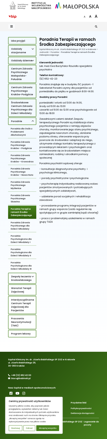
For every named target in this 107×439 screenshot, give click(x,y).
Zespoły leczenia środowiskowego (21, 278)
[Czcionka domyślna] (84, 16)
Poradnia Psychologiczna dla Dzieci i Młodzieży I (21, 239)
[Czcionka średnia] (90, 16)
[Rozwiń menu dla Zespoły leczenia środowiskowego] (33, 276)
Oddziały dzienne (21, 60)
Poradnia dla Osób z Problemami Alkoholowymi (21, 131)
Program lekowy (21, 333)
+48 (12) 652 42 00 (21, 375)
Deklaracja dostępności (82, 413)
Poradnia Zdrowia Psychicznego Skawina (20, 198)
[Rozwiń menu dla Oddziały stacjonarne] (33, 49)
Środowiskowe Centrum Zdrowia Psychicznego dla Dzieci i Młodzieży (21, 108)
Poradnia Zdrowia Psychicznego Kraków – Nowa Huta (22, 171)
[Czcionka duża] (96, 16)
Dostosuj (15, 428)
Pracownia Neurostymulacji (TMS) (21, 322)
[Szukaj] (96, 27)
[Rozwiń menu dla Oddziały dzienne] (33, 60)
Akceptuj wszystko (48, 428)
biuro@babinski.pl (21, 378)
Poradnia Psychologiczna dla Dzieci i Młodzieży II (21, 252)
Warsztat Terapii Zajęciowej (21, 289)
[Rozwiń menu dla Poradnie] (33, 121)
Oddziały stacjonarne (18, 50)
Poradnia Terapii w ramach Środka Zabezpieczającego (21, 212)
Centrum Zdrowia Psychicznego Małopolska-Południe (21, 74)
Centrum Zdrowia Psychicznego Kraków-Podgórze (22, 91)
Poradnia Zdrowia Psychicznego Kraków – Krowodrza (22, 158)
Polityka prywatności (81, 408)
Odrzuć (29, 428)
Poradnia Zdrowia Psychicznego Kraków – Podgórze (21, 145)
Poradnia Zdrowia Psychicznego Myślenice (20, 185)
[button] (11, 26)
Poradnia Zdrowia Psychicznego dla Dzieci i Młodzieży (20, 225)
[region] (34, 415)
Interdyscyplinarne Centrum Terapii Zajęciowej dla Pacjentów (22, 305)
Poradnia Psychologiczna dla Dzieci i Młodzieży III (21, 265)
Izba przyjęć (18, 40)
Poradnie (16, 121)
